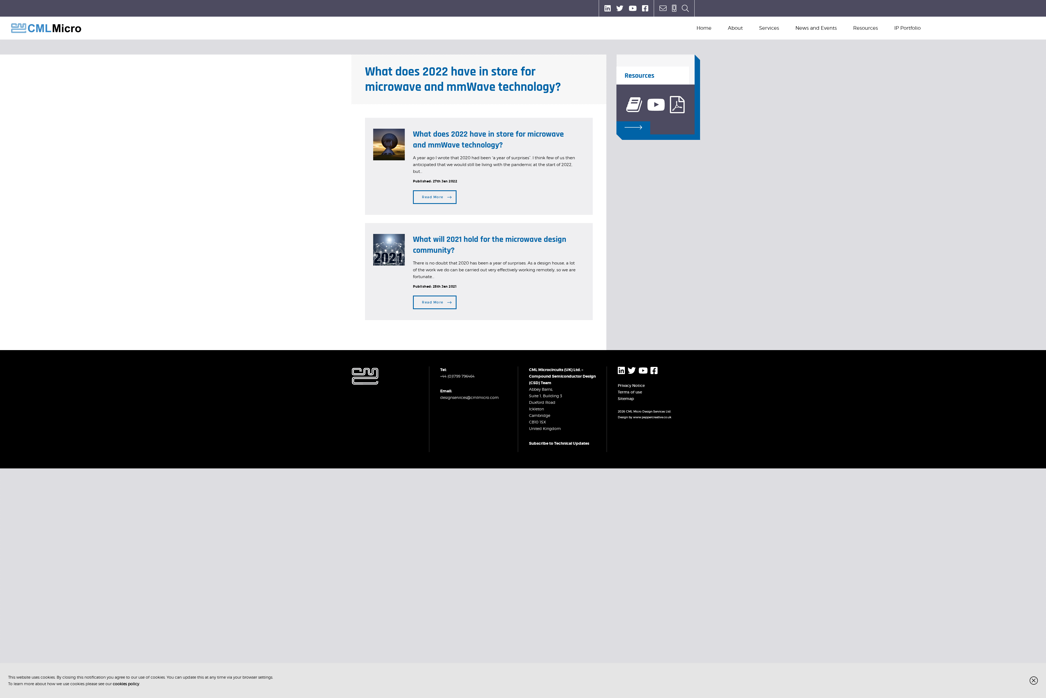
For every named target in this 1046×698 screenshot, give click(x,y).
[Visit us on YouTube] (633, 8)
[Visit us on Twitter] (619, 8)
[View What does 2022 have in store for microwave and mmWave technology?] (389, 144)
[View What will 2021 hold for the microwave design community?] (389, 250)
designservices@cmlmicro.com (469, 397)
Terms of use (630, 392)
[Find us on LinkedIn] (607, 8)
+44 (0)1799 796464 (457, 376)
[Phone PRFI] (674, 8)
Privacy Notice (631, 385)
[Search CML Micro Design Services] (685, 8)
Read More (432, 197)
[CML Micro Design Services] (46, 28)
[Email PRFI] (663, 8)
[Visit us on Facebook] (645, 8)
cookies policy (126, 683)
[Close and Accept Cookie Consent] (1034, 680)
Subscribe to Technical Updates (559, 443)
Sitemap (626, 398)
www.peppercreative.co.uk (652, 417)
